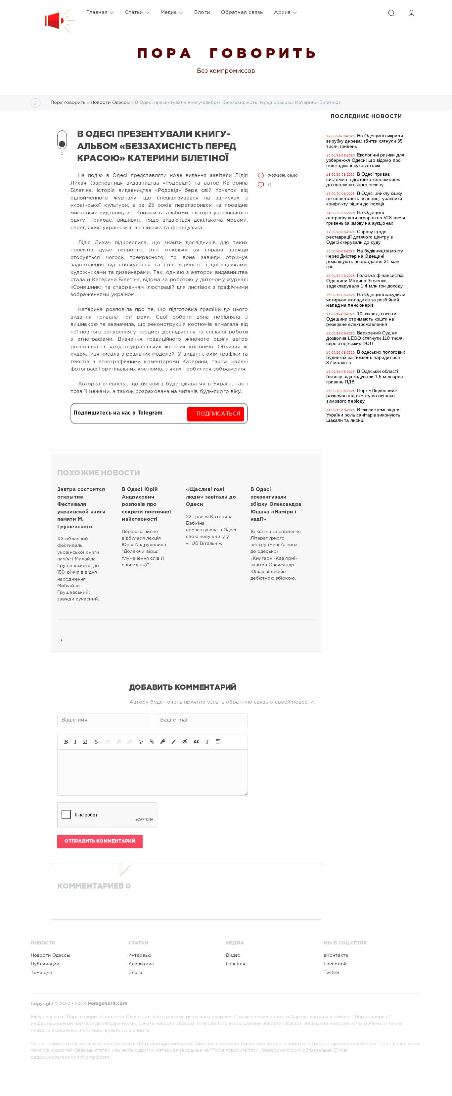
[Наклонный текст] (75, 741)
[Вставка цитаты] (196, 741)
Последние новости (366, 116)
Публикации (45, 964)
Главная (97, 12)
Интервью (139, 955)
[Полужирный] (66, 741)
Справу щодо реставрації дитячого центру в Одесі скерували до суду (359, 237)
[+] (62, 135)
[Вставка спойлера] (218, 741)
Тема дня (41, 973)
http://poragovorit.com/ (166, 1044)
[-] (62, 144)
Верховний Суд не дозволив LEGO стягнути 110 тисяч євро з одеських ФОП (364, 338)
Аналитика (141, 964)
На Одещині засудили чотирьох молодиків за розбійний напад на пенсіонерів (365, 300)
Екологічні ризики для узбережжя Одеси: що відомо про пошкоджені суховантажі (365, 160)
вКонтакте (336, 955)
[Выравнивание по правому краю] (129, 741)
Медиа (168, 12)
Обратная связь (242, 12)
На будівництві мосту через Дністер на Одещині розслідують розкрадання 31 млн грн (364, 258)
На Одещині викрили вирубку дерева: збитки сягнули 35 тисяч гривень (364, 141)
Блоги (202, 12)
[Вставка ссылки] (152, 741)
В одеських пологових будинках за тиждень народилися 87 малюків (365, 357)
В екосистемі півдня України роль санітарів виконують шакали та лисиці (363, 415)
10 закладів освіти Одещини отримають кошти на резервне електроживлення (361, 319)
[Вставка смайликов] (141, 741)
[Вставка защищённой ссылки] (162, 741)
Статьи (134, 12)
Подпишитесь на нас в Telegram (117, 413)
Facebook (335, 964)
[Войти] (411, 13)
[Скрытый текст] (185, 741)
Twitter (331, 973)
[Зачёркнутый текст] (96, 741)
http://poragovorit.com (275, 1050)
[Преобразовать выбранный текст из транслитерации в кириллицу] (207, 741)
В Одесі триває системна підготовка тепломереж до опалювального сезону (363, 179)
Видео (233, 955)
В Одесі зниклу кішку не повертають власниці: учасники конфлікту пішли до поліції (364, 198)
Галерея (235, 964)
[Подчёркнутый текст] (85, 741)
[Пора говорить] (53, 12)
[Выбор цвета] (173, 741)
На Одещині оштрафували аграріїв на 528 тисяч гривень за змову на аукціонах (365, 218)
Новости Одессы (50, 955)
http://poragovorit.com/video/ (342, 1044)
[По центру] (118, 741)
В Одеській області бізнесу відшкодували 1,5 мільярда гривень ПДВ (364, 376)
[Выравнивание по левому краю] (107, 741)
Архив (282, 12)
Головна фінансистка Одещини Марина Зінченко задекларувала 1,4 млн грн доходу (364, 280)
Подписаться (219, 414)
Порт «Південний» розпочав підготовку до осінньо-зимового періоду (361, 396)
